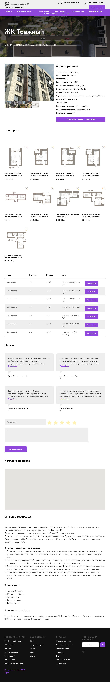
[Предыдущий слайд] (8, 82)
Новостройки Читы (63, 641)
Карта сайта (61, 663)
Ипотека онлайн (95, 11)
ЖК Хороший (10, 660)
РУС (32, 641)
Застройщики (20, 44)
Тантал (33, 648)
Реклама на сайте (63, 660)
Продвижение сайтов (13, 670)
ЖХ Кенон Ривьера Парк (14, 663)
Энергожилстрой (36, 645)
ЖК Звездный (10, 656)
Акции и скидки (50, 13)
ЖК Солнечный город (13, 641)
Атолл (32, 656)
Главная (9, 11)
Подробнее (12, 366)
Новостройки (44, 11)
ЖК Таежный (9, 645)
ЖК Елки (8, 648)
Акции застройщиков (64, 645)
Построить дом (78, 11)
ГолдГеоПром (35, 44)
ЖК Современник (11, 652)
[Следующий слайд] (50, 82)
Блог (58, 656)
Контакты (59, 652)
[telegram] (83, 651)
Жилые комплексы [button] (24, 11)
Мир (32, 652)
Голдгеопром (73, 72)
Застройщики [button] (59, 11)
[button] (97, 7)
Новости (65, 13)
